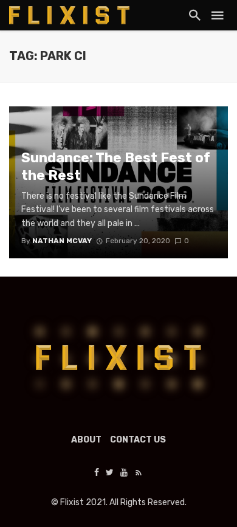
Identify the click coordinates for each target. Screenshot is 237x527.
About (86, 440)
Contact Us (138, 440)
